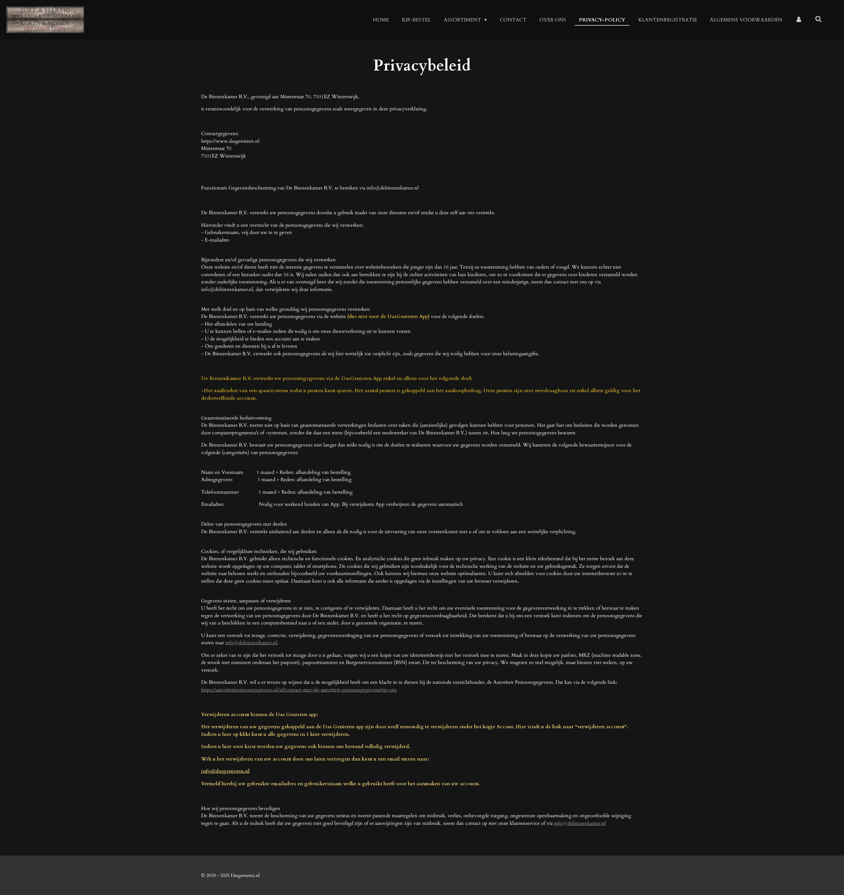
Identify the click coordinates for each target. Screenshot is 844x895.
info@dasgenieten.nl (225, 771)
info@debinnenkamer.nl (251, 642)
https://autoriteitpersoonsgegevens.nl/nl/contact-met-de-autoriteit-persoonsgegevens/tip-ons (299, 689)
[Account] (798, 19)
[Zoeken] (818, 19)
